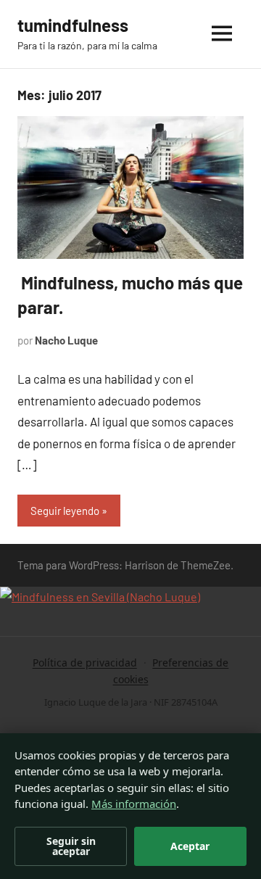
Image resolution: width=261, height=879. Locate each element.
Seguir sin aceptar (71, 846)
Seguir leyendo (64, 510)
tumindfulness (72, 25)
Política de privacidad (85, 662)
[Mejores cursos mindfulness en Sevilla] (100, 596)
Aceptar (190, 846)
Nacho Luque (66, 340)
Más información (133, 803)
